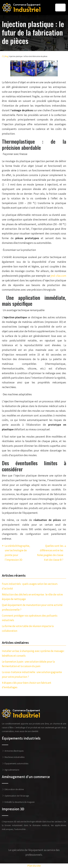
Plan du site (34, 865)
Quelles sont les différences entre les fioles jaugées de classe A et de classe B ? (50, 552)
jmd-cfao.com (58, 275)
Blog (6, 56)
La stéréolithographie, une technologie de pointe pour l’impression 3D (17, 552)
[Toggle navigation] (60, 7)
